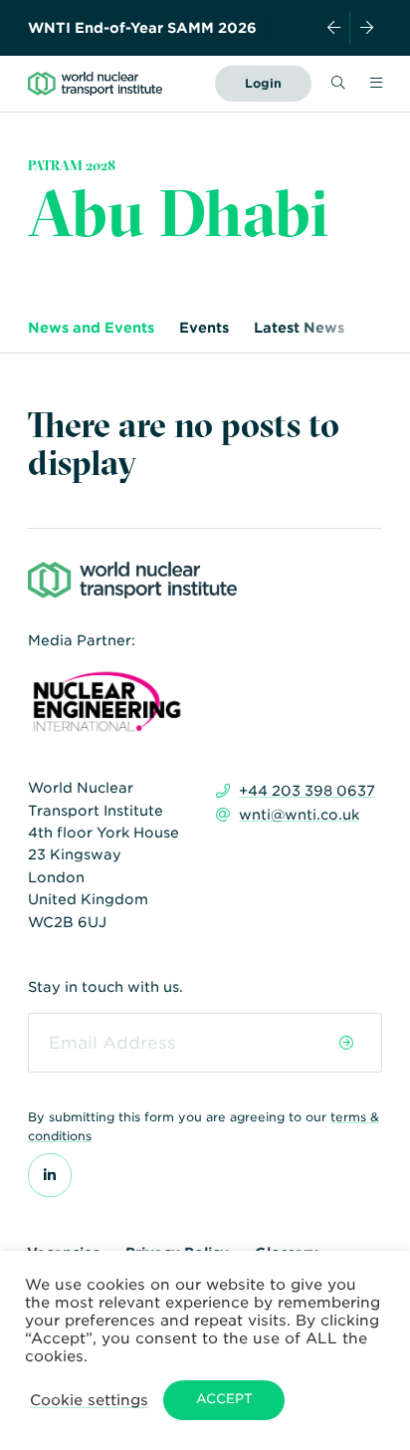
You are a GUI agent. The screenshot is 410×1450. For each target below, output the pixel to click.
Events (204, 328)
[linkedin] (50, 1175)
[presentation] (334, 28)
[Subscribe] (345, 1043)
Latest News (299, 328)
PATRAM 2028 (71, 165)
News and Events (91, 328)
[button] (89, 1399)
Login (263, 83)
